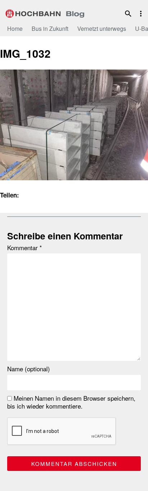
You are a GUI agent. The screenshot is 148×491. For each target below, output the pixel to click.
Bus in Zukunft (50, 28)
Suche (128, 13)
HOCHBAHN (44, 12)
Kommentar (24, 248)
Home (15, 28)
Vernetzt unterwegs (101, 28)
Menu (141, 13)
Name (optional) (28, 369)
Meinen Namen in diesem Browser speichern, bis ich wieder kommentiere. (71, 402)
